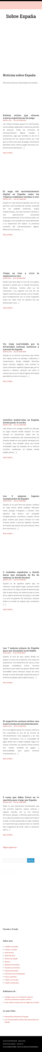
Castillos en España (11, 947)
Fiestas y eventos (11, 950)
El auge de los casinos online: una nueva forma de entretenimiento (21, 722)
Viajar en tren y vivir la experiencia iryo (21, 274)
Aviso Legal (21, 1041)
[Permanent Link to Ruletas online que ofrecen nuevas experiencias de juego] (21, 113)
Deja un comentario (20, 120)
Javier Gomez (7, 278)
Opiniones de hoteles (12, 965)
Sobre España (21, 16)
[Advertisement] (21, 46)
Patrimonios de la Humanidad (15, 974)
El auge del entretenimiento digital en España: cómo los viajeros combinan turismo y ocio (21, 194)
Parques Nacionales (11, 971)
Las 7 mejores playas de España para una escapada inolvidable (21, 649)
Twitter (10, 5)
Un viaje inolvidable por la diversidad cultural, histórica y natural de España (21, 347)
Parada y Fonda (10, 929)
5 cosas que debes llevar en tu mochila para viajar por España (21, 798)
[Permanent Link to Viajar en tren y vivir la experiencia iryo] (21, 271)
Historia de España (11, 959)
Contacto (20, 1044)
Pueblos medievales (12, 983)
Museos (7, 962)
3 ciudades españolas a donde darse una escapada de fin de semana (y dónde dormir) (21, 575)
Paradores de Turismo (12, 968)
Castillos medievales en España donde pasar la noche (21, 421)
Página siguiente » (10, 847)
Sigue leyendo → (8, 153)
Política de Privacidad (10, 1041)
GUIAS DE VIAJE (10, 956)
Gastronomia (9, 953)
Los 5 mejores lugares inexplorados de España (21, 497)
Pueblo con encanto (12, 980)
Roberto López (7, 120)
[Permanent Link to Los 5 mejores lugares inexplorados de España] (21, 494)
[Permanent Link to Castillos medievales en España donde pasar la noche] (21, 418)
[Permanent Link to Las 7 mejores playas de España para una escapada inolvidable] (21, 646)
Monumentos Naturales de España (16, 1017)
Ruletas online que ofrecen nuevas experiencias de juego (21, 116)
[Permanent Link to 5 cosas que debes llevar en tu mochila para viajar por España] (21, 795)
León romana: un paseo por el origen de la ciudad (22, 1002)
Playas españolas (11, 977)
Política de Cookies (9, 1044)
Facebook (5, 5)
